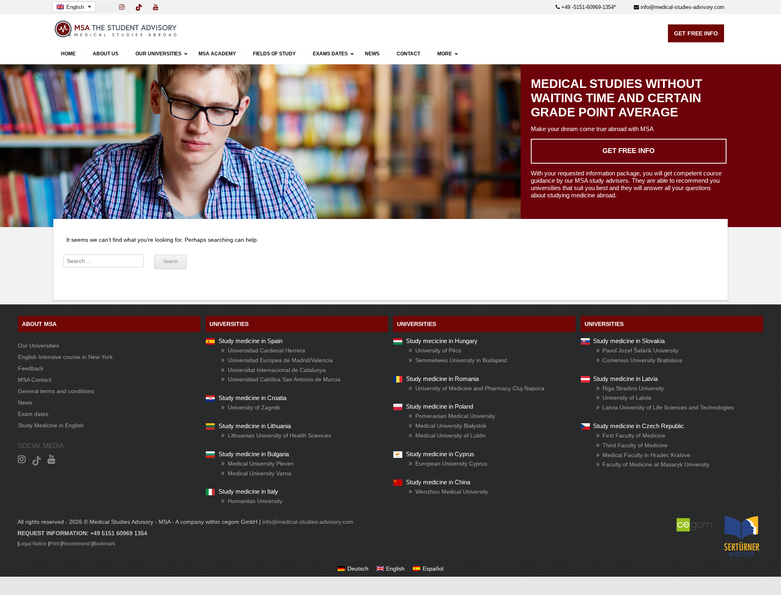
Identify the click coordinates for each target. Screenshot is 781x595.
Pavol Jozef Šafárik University (640, 350)
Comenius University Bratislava (642, 360)
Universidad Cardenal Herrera (266, 350)
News (25, 402)
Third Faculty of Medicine (635, 445)
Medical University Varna (259, 473)
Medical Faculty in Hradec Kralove (646, 455)
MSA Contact (34, 379)
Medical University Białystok (450, 425)
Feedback (31, 368)
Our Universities (38, 345)
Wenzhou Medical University (451, 491)
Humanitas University (255, 501)
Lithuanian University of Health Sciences (279, 435)
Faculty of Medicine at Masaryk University (655, 464)
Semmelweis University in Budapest (461, 360)
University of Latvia (626, 397)
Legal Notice (33, 544)
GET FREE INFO (696, 33)
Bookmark (104, 544)
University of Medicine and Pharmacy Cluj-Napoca (479, 388)
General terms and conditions (56, 391)
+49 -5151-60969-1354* (588, 7)
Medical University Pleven (261, 463)
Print (54, 544)
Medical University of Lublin (450, 435)
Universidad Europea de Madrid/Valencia (280, 360)
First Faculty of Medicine (633, 435)
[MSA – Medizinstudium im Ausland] (116, 35)
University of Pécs (438, 350)
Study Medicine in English (51, 425)
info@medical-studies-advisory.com (681, 7)
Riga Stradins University (633, 388)
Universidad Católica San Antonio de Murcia (284, 379)
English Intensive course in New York (65, 357)
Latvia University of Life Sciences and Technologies (668, 407)
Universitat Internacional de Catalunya (277, 370)
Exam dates (33, 414)
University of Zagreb (254, 407)
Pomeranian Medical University (455, 416)
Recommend (76, 544)
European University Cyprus (451, 463)
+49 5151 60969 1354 (118, 533)
